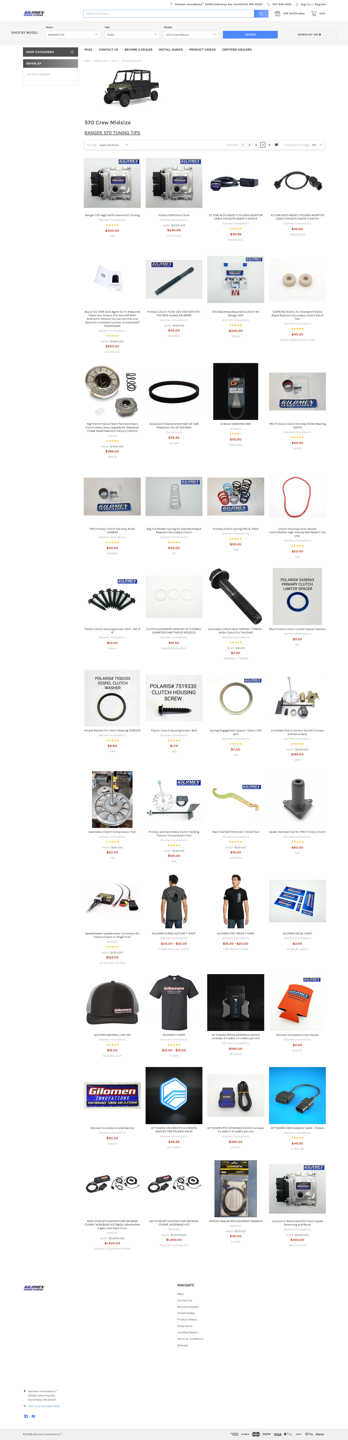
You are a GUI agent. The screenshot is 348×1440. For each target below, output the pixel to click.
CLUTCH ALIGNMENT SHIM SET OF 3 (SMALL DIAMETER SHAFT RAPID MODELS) (173, 630)
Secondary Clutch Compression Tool (112, 832)
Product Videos (202, 49)
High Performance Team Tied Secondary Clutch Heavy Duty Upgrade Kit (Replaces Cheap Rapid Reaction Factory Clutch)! (112, 427)
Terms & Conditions (190, 1339)
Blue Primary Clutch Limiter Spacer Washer (297, 629)
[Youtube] (33, 1416)
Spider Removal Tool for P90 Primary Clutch (297, 832)
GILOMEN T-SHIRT (174, 1035)
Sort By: (92, 145)
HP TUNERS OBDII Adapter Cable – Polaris (297, 1128)
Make (49, 27)
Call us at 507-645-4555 (43, 1406)
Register (320, 4)
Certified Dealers (237, 49)
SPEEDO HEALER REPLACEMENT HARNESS (235, 1221)
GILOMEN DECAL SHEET (297, 933)
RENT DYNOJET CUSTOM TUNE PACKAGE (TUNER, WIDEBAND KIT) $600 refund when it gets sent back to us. (112, 1224)
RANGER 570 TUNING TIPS (112, 132)
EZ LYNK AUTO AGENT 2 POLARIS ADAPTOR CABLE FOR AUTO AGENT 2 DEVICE (297, 217)
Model (168, 27)
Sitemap (182, 1345)
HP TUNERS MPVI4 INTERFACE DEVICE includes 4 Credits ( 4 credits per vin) (236, 1036)
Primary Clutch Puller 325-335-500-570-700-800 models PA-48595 (174, 313)
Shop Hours (185, 1326)
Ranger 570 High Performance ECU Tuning (112, 215)
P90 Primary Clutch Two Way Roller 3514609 (112, 530)
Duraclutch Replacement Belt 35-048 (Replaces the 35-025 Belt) (174, 425)
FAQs (88, 49)
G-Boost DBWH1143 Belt (236, 424)
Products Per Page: (297, 145)
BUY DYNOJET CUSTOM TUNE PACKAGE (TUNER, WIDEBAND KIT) (173, 1223)
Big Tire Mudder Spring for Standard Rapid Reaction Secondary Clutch (174, 530)
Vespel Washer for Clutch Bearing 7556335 (112, 730)
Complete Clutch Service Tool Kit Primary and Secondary (297, 732)
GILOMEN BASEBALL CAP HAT (112, 1035)
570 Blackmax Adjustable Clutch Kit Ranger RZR (235, 313)
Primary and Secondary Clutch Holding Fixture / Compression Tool (174, 833)
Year (107, 27)
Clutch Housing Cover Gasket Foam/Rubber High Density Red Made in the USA (297, 532)
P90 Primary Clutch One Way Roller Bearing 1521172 (297, 425)
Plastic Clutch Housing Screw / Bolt (174, 730)
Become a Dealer (138, 49)
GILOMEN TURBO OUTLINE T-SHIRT (174, 933)
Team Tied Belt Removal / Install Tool (235, 832)
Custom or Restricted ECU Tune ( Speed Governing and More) (297, 1223)
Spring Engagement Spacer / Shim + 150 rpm (236, 732)
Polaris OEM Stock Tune (173, 215)
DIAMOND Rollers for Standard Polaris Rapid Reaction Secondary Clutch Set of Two (297, 315)
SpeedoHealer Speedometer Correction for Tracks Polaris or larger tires (112, 935)
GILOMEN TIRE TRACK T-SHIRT (236, 933)
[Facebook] (26, 1416)
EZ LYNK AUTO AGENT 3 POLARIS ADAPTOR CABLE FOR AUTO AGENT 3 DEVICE (236, 217)
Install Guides (171, 49)
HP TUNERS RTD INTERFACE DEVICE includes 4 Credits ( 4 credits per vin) (235, 1129)
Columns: (232, 145)
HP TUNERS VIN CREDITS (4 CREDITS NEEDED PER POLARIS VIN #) (174, 1129)
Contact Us (108, 49)
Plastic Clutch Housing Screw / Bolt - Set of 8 (112, 630)
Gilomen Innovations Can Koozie (297, 1035)
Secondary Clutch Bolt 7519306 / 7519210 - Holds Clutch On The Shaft (235, 630)
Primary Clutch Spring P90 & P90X (236, 529)
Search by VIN (308, 34)
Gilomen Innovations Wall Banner (112, 1128)
